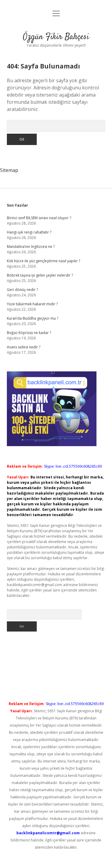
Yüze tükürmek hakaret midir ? (32, 303)
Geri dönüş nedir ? (22, 289)
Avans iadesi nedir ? (23, 347)
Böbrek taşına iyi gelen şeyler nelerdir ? (40, 275)
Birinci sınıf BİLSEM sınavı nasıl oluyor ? (39, 217)
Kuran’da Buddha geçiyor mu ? (32, 318)
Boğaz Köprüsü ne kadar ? (29, 332)
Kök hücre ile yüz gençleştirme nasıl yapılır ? (43, 260)
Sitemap (9, 170)
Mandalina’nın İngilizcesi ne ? (31, 246)
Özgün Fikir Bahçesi (56, 37)
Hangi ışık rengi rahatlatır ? (29, 232)
